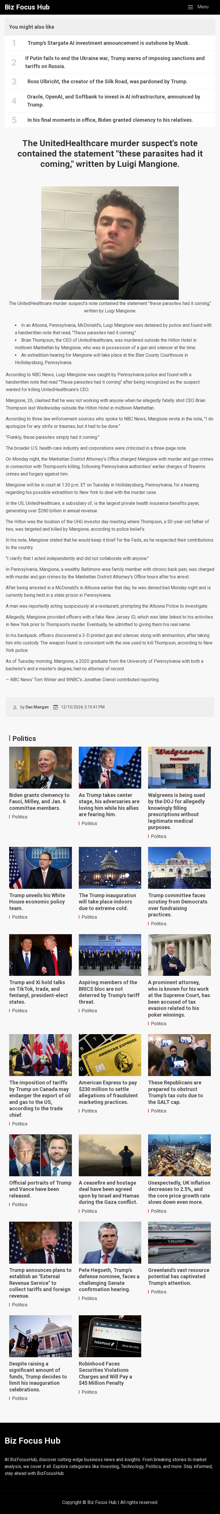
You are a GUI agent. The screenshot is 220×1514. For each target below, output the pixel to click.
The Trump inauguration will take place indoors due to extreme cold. (107, 901)
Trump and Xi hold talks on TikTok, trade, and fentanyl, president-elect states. (38, 992)
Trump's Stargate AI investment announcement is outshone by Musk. (109, 43)
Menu (200, 6)
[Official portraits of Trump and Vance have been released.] (40, 1155)
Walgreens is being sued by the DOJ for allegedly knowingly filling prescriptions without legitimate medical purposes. (176, 811)
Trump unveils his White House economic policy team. (37, 901)
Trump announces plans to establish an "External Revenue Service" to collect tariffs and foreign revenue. (40, 1283)
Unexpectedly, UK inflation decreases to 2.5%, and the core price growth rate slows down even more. (179, 1192)
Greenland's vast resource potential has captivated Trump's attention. (178, 1276)
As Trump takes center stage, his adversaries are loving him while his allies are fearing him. (109, 805)
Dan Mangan (37, 707)
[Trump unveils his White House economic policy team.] (40, 868)
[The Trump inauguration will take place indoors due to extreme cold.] (110, 868)
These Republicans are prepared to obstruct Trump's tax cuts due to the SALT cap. (175, 1092)
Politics (20, 817)
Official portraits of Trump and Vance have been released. (40, 1189)
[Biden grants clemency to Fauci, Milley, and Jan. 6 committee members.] (40, 768)
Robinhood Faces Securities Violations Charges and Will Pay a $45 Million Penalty (105, 1373)
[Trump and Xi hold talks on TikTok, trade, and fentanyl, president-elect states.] (40, 955)
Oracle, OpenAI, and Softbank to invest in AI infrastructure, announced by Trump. (113, 101)
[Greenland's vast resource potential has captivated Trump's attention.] (179, 1243)
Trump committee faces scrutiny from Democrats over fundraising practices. (177, 905)
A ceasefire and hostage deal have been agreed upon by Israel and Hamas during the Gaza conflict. (109, 1192)
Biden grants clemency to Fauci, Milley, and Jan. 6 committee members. (39, 801)
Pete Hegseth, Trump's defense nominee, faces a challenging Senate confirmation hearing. (109, 1280)
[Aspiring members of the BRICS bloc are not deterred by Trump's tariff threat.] (110, 955)
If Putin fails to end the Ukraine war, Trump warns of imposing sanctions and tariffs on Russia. (115, 62)
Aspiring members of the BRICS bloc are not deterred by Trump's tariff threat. (109, 992)
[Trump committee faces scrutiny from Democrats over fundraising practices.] (179, 868)
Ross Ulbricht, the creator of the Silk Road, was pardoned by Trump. (108, 81)
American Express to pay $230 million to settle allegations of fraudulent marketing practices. (108, 1092)
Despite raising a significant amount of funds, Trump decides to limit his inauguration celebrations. (38, 1377)
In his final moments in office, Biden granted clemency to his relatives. (110, 120)
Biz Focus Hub (27, 7)
